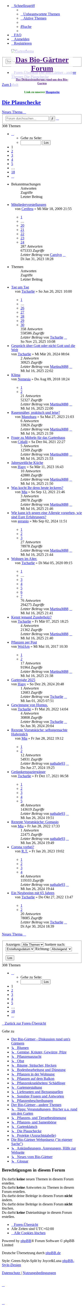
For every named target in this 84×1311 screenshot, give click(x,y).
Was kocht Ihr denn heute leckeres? (37, 488)
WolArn (24, 646)
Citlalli (23, 442)
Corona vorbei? (22, 847)
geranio (23, 521)
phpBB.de (53, 1253)
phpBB (26, 1241)
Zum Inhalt (10, 85)
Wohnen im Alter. (24, 559)
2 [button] (12, 151)
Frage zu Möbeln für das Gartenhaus (38, 438)
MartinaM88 (59, 367)
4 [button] (12, 160)
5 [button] (12, 164)
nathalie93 (57, 763)
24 (22, 242)
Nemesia (24, 379)
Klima (15, 375)
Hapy (22, 467)
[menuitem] (40, 14)
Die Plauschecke (21, 102)
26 (22, 308)
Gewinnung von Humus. (29, 705)
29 (22, 321)
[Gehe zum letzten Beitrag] (64, 255)
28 (22, 316)
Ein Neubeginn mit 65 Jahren (32, 893)
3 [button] (12, 155)
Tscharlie (28, 291)
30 (22, 325)
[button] (12, 134)
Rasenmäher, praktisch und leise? (35, 412)
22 (22, 234)
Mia (24, 492)
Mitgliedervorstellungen (28, 205)
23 (22, 238)
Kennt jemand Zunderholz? (31, 617)
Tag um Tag (20, 287)
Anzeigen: (14, 944)
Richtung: (43, 949)
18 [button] (13, 172)
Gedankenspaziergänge (28, 772)
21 (22, 230)
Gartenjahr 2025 (23, 680)
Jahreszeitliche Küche (27, 463)
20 (22, 225)
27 (22, 312)
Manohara (28, 417)
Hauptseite (53, 92)
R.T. (24, 851)
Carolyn (56, 255)
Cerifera (27, 209)
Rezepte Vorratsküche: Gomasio (35, 822)
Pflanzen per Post (24, 642)
